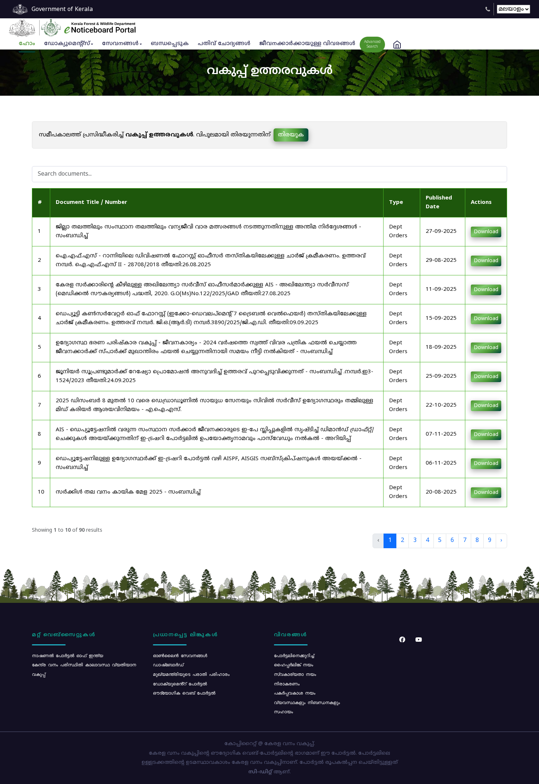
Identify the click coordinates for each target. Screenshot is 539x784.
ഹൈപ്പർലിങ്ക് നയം (293, 664)
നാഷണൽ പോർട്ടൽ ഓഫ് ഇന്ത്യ (67, 655)
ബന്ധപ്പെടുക (170, 43)
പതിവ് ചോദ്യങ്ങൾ (224, 43)
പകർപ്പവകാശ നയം (294, 692)
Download (486, 232)
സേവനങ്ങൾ (120, 43)
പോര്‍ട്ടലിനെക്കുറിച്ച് (294, 655)
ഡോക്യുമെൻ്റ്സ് (67, 43)
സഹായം (283, 711)
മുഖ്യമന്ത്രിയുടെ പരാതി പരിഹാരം (191, 674)
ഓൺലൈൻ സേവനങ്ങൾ (180, 655)
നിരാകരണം (287, 683)
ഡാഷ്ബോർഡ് (168, 664)
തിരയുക (291, 135)
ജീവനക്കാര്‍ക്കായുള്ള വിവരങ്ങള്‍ (307, 43)
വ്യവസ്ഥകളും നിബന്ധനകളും (307, 702)
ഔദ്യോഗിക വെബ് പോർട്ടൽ (184, 692)
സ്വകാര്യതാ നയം (295, 674)
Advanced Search (372, 44)
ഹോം (27, 43)
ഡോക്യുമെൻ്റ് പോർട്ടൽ (180, 683)
